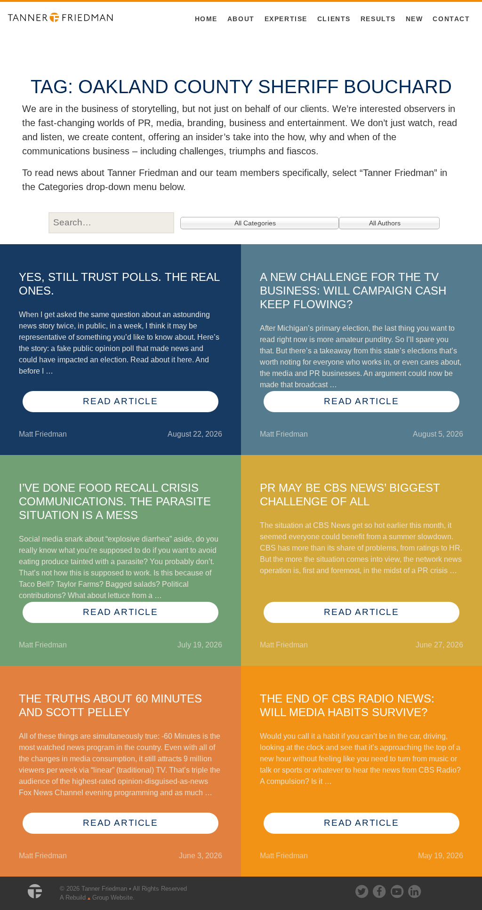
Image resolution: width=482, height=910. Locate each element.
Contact (451, 19)
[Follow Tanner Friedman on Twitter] (362, 889)
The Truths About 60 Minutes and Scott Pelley (110, 705)
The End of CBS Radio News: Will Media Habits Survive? (347, 705)
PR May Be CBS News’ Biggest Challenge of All (350, 494)
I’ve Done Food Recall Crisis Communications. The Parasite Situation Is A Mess (115, 501)
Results (378, 19)
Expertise (286, 19)
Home (206, 19)
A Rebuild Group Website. (97, 897)
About (241, 19)
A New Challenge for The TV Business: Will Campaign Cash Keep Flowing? (353, 291)
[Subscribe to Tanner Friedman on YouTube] (398, 889)
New (414, 19)
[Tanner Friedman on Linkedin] (414, 889)
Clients (334, 19)
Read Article (120, 401)
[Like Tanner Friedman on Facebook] (380, 889)
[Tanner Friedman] (60, 16)
